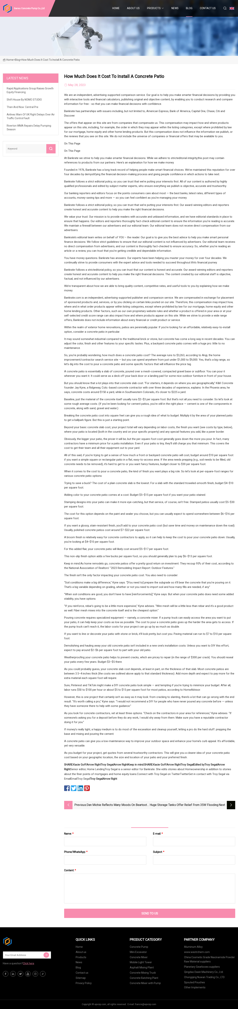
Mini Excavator (138, 952)
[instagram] (35, 974)
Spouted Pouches (194, 982)
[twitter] (20, 974)
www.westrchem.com (197, 952)
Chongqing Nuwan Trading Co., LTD (204, 977)
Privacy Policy (84, 983)
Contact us (208, 8)
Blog (189, 8)
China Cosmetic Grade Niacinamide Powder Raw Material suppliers (209, 959)
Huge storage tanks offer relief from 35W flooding (184, 805)
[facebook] (5, 974)
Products (154, 8)
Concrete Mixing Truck (143, 972)
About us (133, 8)
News (174, 8)
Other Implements (194, 987)
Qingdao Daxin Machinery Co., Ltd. (203, 971)
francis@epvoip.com (145, 1004)
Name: (69, 833)
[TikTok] (43, 974)
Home (116, 8)
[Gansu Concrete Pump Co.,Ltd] (21, 941)
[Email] (46, 955)
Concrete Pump (139, 946)
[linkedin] (13, 974)
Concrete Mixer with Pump (145, 983)
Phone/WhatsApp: (76, 851)
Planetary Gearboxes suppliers (202, 966)
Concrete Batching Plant (144, 977)
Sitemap (81, 977)
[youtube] (28, 974)
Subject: (158, 851)
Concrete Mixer (139, 957)
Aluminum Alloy (193, 946)
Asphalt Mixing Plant (142, 967)
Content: (70, 870)
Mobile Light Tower (141, 962)
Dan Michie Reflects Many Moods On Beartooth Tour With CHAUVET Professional (117, 805)
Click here (28, 963)
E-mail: (158, 833)
